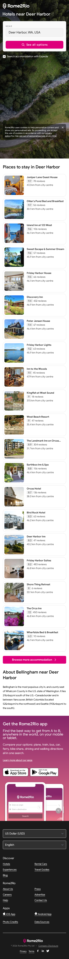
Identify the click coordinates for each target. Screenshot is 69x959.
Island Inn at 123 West (39, 225)
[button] (34, 45)
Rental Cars (40, 863)
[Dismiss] (62, 127)
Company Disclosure (48, 946)
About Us (8, 888)
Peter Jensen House (38, 320)
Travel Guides (41, 869)
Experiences (10, 869)
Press (37, 888)
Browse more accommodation (32, 660)
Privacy (23, 951)
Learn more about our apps (17, 760)
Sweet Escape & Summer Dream (45, 249)
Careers (7, 894)
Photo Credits (10, 921)
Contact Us (40, 900)
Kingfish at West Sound (40, 392)
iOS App (10, 914)
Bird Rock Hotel (36, 512)
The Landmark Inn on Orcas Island (43, 442)
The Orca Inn (34, 608)
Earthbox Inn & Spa (38, 464)
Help (5, 900)
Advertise (39, 894)
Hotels (6, 863)
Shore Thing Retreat (38, 584)
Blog (5, 875)
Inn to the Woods (37, 368)
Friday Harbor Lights (39, 344)
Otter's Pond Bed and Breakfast (45, 201)
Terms (31, 951)
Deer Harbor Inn (36, 536)
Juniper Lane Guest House (42, 177)
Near (9, 26)
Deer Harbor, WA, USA (24, 32)
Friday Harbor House (39, 273)
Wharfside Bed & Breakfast (42, 632)
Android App (44, 914)
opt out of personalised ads (32, 136)
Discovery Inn (35, 297)
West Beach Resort (38, 416)
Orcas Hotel (34, 488)
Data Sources (41, 921)
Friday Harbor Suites (39, 560)
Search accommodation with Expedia (27, 56)
